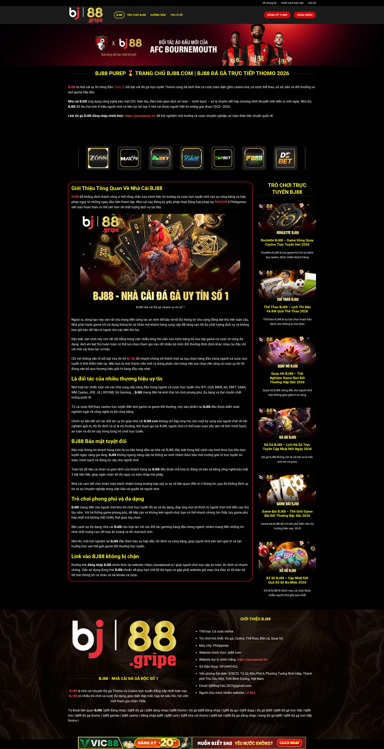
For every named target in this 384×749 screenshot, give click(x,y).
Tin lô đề (176, 14)
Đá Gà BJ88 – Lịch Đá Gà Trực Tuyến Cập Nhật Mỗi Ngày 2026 (287, 447)
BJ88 (119, 14)
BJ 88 (73, 696)
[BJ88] (88, 15)
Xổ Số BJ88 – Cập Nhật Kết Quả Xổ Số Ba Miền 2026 (287, 580)
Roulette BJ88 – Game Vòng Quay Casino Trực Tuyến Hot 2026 (287, 242)
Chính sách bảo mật (292, 2)
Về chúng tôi (269, 2)
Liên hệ (312, 2)
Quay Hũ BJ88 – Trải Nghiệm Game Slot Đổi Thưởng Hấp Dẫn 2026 (287, 378)
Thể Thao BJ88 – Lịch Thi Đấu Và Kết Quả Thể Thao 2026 (287, 309)
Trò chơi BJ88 (136, 14)
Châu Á (119, 87)
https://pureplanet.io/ (140, 116)
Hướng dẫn (158, 14)
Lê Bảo (250, 693)
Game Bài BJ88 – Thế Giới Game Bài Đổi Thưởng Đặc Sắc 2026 (287, 514)
